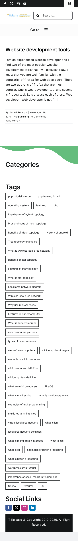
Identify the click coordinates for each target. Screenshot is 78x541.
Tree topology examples (22, 241)
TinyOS (49, 386)
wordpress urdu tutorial (22, 467)
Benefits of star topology (22, 259)
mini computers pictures (22, 332)
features (28, 485)
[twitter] (11, 3)
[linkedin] (32, 508)
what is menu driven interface (25, 440)
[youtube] (24, 3)
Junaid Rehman (18, 112)
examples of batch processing (45, 449)
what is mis (56, 440)
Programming (21, 116)
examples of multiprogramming (26, 404)
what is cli (14, 449)
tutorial (12, 485)
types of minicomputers (22, 341)
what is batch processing (23, 458)
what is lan (51, 422)
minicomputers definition (22, 377)
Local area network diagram (24, 286)
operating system (18, 205)
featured (41, 205)
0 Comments (38, 116)
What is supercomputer (22, 323)
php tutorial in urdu (19, 196)
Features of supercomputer (24, 313)
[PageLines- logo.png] (18, 15)
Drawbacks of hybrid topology (26, 214)
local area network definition (25, 431)
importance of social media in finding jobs (32, 476)
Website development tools (37, 50)
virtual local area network (23, 422)
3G (42, 485)
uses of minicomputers (21, 350)
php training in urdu (49, 196)
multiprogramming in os (22, 413)
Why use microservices (22, 304)
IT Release (15, 519)
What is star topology (21, 277)
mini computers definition (23, 368)
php (56, 205)
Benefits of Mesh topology (23, 232)
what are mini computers (22, 386)
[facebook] (5, 3)
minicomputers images (55, 350)
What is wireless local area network (29, 250)
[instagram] (18, 3)
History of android (57, 232)
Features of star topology (23, 268)
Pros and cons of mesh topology (27, 223)
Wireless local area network (24, 295)
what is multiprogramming (54, 395)
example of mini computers (24, 359)
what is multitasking (20, 395)
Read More (11, 120)
